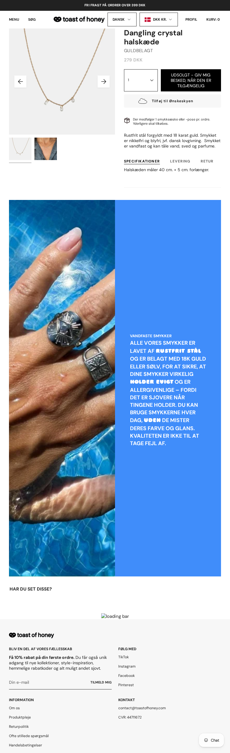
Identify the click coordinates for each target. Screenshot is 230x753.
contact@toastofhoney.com (142, 708)
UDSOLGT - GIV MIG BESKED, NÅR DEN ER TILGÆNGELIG (191, 80)
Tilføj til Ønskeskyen (172, 101)
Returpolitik (19, 726)
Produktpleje (20, 717)
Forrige (20, 82)
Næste (104, 82)
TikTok (123, 657)
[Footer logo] (31, 635)
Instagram (127, 666)
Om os (14, 708)
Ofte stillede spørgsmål (29, 736)
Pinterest (126, 685)
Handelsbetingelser (25, 745)
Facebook (126, 675)
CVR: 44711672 (130, 717)
